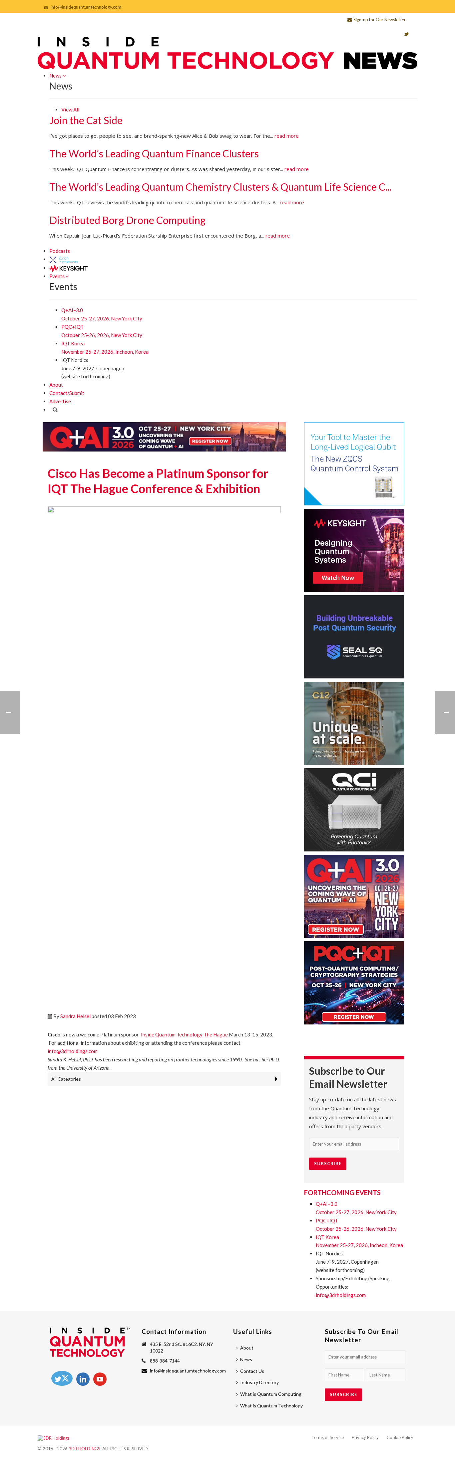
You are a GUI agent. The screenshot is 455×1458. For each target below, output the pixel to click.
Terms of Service (327, 1437)
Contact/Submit (66, 393)
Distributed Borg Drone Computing (127, 220)
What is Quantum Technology (271, 1405)
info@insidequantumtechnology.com (86, 7)
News (56, 76)
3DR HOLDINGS (84, 1448)
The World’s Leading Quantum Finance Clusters (154, 153)
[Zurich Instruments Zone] (63, 259)
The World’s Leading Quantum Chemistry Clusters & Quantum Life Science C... (220, 187)
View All (70, 109)
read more (286, 135)
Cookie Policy (400, 1437)
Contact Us (252, 1371)
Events (57, 276)
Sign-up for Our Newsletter (379, 19)
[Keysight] (68, 268)
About (56, 385)
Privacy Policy (365, 1437)
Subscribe (343, 1394)
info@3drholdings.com (341, 1295)
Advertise (60, 401)
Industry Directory (259, 1382)
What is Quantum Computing (270, 1394)
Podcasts (59, 251)
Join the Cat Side (86, 120)
